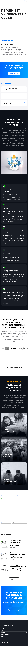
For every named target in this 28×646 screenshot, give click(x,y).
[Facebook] (7, 642)
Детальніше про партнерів (14, 367)
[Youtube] (4, 642)
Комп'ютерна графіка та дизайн (11, 89)
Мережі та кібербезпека (11, 96)
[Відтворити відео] (25, 27)
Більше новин (14, 579)
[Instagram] (2, 642)
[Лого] (2, 624)
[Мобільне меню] (2, 2)
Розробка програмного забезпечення (11, 102)
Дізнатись (13, 73)
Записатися (14, 608)
